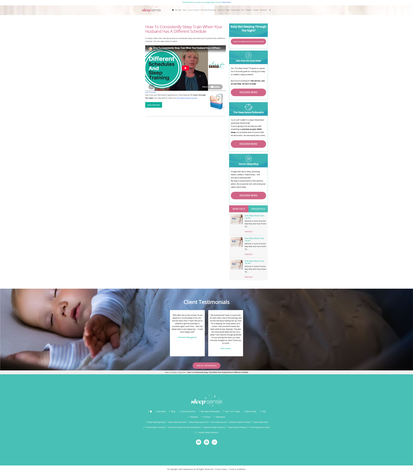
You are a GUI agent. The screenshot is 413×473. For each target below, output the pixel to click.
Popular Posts (258, 209)
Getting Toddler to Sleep (239, 422)
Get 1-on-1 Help (232, 411)
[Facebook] (198, 442)
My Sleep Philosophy (210, 411)
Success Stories (188, 411)
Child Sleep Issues (218, 422)
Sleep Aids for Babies (237, 427)
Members (220, 417)
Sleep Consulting (170, 372)
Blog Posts (182, 372)
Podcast (194, 417)
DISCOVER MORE (248, 92)
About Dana (250, 411)
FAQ (264, 411)
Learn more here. (153, 105)
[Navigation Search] (269, 11)
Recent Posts (239, 209)
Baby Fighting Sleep (156, 422)
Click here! (226, 2)
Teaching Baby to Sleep (260, 427)
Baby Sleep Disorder (177, 422)
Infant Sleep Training (155, 427)
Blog (173, 411)
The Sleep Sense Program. (186, 98)
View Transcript (150, 92)
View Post (248, 231)
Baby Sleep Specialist (198, 422)
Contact (207, 417)
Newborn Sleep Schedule (214, 427)
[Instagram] (214, 442)
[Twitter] (206, 442)
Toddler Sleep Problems (208, 432)
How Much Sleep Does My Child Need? (184, 427)
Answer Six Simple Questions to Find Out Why (248, 41)
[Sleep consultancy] (172, 11)
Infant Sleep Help (260, 422)
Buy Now (161, 411)
